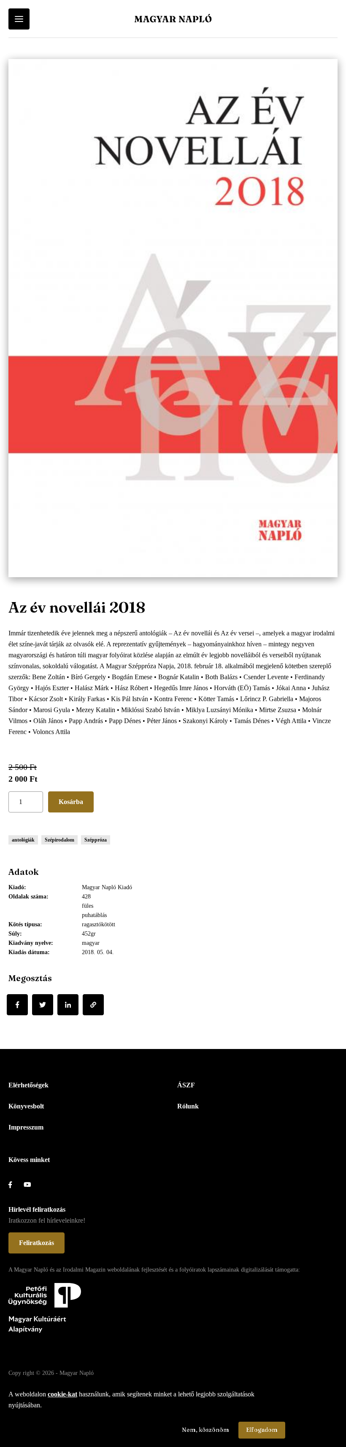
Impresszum (25, 1127)
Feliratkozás (36, 1242)
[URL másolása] (93, 1004)
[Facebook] (17, 1004)
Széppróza (95, 840)
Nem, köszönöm (205, 1430)
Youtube (31, 1184)
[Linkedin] (67, 1004)
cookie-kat (62, 1394)
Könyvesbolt (26, 1106)
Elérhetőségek (28, 1085)
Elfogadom (262, 1430)
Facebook (16, 1184)
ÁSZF (186, 1085)
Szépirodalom (59, 840)
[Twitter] (42, 1004)
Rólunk (188, 1106)
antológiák (23, 840)
